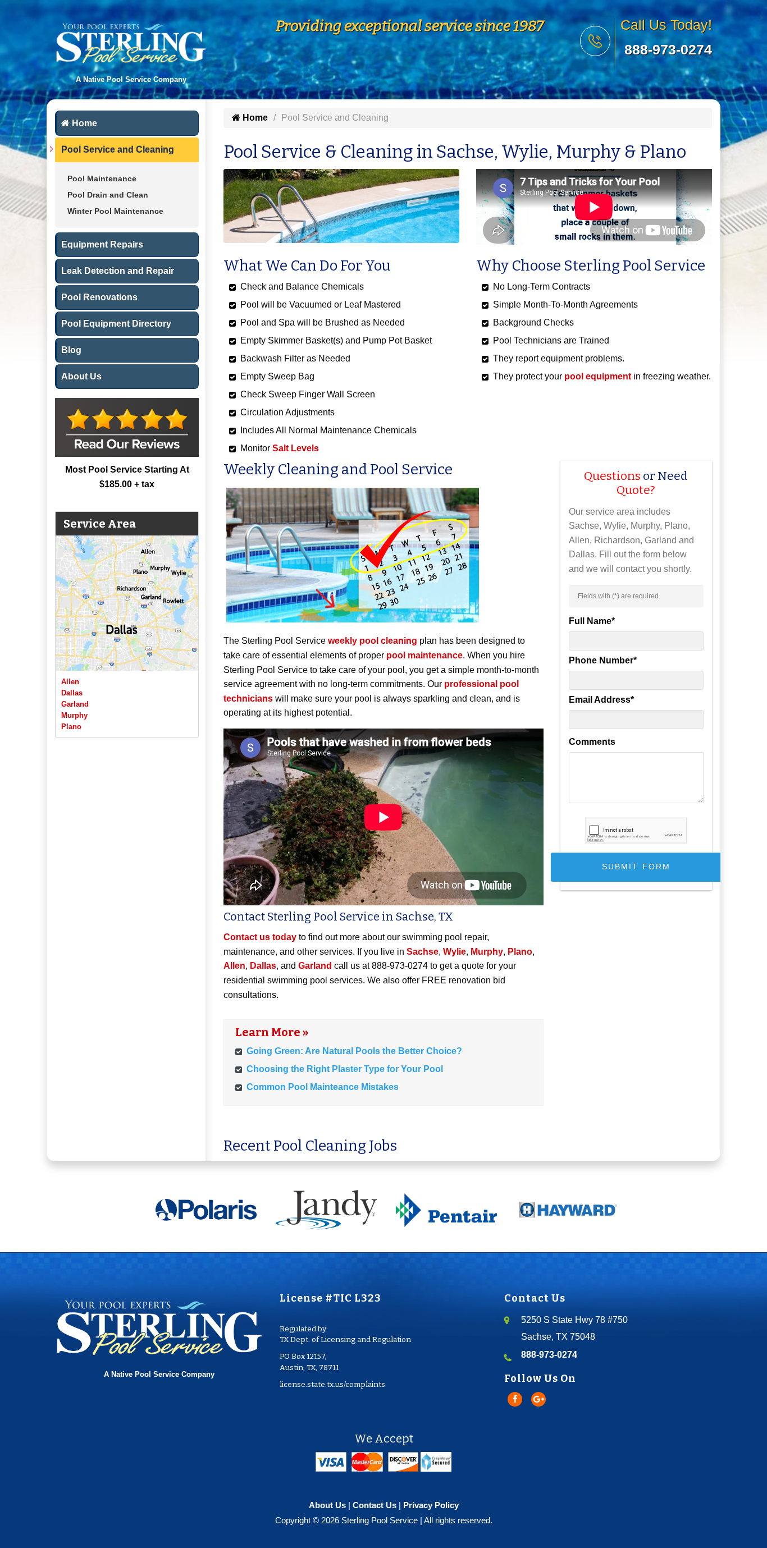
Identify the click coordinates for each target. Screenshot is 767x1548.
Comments (592, 741)
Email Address (601, 699)
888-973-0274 (668, 49)
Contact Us (374, 1505)
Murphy (74, 715)
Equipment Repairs (102, 244)
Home (83, 123)
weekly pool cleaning (372, 640)
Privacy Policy (431, 1505)
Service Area (99, 523)
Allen (70, 681)
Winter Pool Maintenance (115, 211)
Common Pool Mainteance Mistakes (322, 1087)
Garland (75, 704)
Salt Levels (295, 448)
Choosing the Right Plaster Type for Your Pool (344, 1069)
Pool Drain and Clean (107, 194)
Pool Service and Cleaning (117, 149)
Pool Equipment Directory (116, 323)
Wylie (454, 951)
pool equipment (597, 376)
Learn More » (271, 1032)
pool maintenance (424, 655)
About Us (81, 376)
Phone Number (603, 660)
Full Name (592, 621)
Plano (71, 726)
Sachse (423, 951)
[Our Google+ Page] (538, 1399)
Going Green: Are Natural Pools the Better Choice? (354, 1051)
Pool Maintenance (101, 178)
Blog (71, 350)
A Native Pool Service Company (159, 1374)
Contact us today (259, 937)
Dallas (72, 693)
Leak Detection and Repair (117, 271)
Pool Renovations (99, 297)
